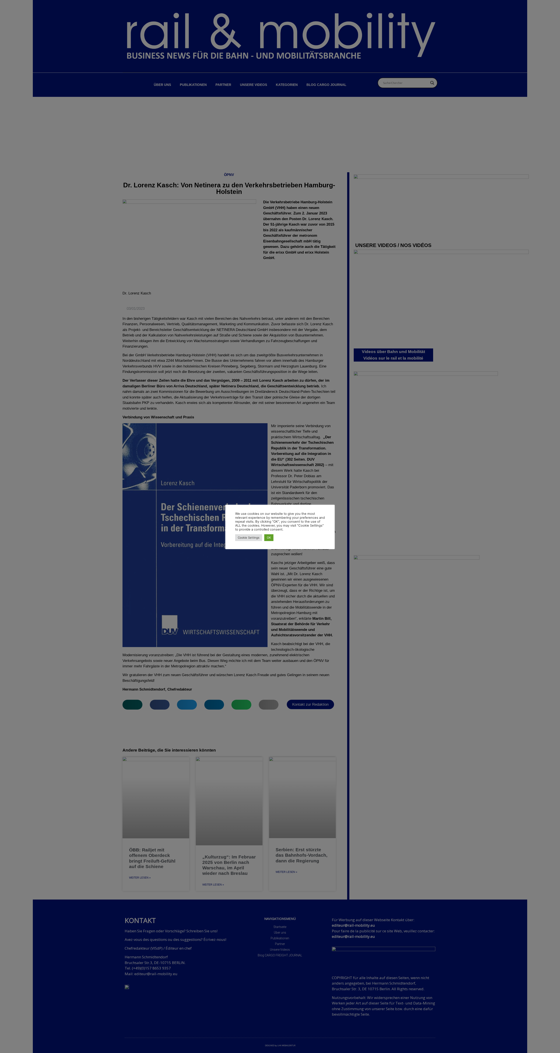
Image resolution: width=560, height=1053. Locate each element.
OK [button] (269, 537)
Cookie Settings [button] (248, 537)
